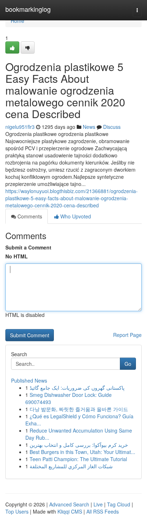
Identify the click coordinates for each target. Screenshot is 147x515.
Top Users (17, 511)
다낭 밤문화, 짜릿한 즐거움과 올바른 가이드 (79, 409)
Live (98, 504)
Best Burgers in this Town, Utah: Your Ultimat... (82, 451)
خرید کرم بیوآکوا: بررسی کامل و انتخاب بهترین (79, 444)
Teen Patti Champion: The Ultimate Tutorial (78, 459)
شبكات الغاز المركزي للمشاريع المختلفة (71, 466)
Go (128, 363)
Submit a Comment (28, 247)
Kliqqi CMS (69, 511)
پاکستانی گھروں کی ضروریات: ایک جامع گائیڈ (77, 387)
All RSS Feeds (102, 511)
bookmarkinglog (28, 9)
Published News (29, 380)
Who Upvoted (75, 216)
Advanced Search (69, 504)
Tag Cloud (118, 504)
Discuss (112, 126)
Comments (29, 216)
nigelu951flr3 (20, 126)
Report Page (127, 334)
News (89, 126)
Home (17, 20)
